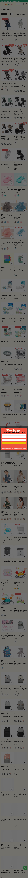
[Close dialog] (26, 428)
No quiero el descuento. (14, 446)
